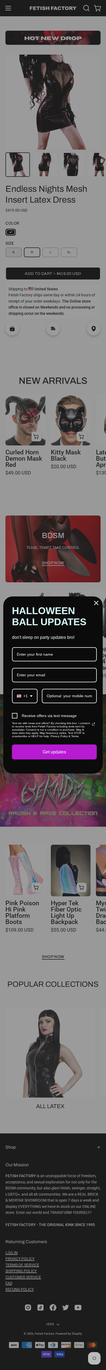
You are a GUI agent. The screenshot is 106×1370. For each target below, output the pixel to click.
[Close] (96, 602)
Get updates (54, 752)
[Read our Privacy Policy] (93, 724)
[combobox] (25, 696)
